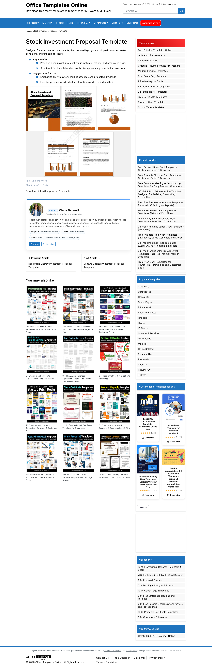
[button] (141, 433)
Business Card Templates (151, 102)
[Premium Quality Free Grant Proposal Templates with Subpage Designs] (78, 452)
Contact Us (102, 657)
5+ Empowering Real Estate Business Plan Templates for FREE (41, 377)
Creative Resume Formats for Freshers (159, 65)
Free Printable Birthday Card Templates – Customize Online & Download (160, 177)
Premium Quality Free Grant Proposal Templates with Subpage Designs (77, 477)
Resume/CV (82, 23)
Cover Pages (100, 23)
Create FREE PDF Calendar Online (156, 636)
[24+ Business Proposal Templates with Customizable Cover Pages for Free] (78, 304)
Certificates (117, 23)
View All (143, 507)
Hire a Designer (121, 657)
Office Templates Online (56, 5)
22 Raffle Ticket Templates (152, 91)
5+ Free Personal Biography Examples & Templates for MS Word (114, 426)
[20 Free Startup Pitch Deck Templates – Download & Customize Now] (42, 403)
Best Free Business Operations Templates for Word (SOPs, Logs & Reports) (160, 204)
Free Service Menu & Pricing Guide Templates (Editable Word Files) (157, 212)
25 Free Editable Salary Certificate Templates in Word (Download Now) (115, 475)
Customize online (150, 23)
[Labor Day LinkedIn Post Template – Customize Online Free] (148, 405)
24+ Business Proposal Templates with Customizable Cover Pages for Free (77, 329)
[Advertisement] (161, 133)
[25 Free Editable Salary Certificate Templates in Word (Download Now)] (115, 452)
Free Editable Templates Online (155, 50)
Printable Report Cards (150, 81)
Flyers (70, 23)
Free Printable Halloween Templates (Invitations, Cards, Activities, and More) (160, 236)
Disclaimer (139, 657)
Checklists (143, 297)
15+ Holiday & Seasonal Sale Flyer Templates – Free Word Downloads (157, 220)
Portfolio (35, 244)
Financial (143, 317)
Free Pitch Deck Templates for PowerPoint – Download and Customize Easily (112, 329)
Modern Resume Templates (153, 70)
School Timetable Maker (151, 107)
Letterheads (144, 338)
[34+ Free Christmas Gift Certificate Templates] (115, 353)
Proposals (32, 23)
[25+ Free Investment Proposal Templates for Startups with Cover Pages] (42, 304)
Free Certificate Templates (152, 96)
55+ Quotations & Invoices (152, 617)
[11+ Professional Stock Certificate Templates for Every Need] (78, 403)
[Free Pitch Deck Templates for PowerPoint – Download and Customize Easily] (115, 304)
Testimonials (48, 244)
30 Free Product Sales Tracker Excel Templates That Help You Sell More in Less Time (158, 253)
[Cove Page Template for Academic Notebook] (173, 408)
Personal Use (145, 354)
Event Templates (147, 312)
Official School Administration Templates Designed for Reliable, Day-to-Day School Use (160, 194)
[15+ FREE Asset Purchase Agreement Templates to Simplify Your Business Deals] (78, 353)
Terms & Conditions (107, 662)
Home (28, 31)
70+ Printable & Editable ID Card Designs (160, 575)
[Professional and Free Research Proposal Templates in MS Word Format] (42, 452)
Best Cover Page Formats (152, 76)
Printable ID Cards (148, 60)
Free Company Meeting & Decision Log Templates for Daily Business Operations (160, 185)
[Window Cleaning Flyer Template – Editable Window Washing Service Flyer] (148, 459)
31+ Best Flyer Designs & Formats (156, 585)
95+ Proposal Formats (150, 580)
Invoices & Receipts (148, 333)
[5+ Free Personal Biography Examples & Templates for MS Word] (115, 403)
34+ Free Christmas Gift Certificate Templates (114, 377)
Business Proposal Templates (154, 86)
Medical (142, 343)
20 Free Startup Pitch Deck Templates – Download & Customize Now (41, 428)
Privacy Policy (157, 657)
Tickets (142, 375)
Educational (132, 23)
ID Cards (46, 23)
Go (181, 10)
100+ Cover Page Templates (153, 590)
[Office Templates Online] (58, 657)
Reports (60, 23)
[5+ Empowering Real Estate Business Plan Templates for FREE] (42, 353)
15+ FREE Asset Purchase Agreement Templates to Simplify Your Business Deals (76, 378)
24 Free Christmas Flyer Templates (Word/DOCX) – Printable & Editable (157, 244)
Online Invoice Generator (151, 55)
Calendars (143, 286)
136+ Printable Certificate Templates (158, 612)
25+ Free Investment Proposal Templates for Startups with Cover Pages (41, 329)
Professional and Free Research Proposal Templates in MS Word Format (40, 477)
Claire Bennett (69, 210)
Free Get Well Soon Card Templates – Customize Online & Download (158, 168)
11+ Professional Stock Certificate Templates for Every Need (77, 426)
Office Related (146, 349)
